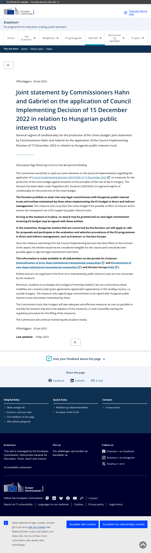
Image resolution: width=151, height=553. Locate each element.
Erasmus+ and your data (19, 412)
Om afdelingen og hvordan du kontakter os (70, 453)
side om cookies (36, 527)
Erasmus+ (10, 445)
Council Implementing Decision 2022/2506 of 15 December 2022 (69, 177)
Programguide (73, 38)
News (49, 48)
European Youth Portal (67, 412)
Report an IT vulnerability (18, 504)
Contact (93, 498)
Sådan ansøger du (16, 407)
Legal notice (116, 504)
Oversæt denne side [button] (138, 13)
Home (10, 38)
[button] (125, 13)
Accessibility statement (18, 467)
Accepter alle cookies (82, 524)
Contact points (112, 407)
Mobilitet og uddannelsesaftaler (72, 407)
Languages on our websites (53, 504)
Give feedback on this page (20, 416)
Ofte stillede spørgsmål (18, 421)
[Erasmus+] (21, 11)
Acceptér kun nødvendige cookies (124, 524)
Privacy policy (96, 504)
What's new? (37, 48)
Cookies (78, 504)
